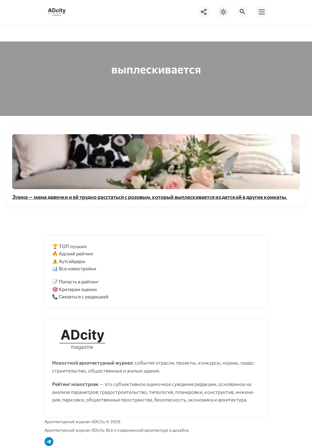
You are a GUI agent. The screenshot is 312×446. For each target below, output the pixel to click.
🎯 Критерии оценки (74, 289)
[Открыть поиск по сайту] (242, 12)
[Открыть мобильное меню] (262, 12)
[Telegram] (48, 441)
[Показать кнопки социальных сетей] (204, 12)
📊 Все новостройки (74, 268)
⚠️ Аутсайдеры (68, 261)
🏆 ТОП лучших (69, 246)
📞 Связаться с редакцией (80, 296)
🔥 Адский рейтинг (73, 253)
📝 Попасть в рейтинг (75, 281)
